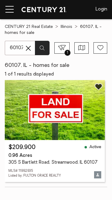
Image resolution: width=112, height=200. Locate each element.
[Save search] (100, 48)
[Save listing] (98, 86)
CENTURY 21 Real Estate (29, 27)
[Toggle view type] (81, 48)
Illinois (66, 27)
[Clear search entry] (28, 48)
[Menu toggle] (9, 9)
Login (101, 9)
